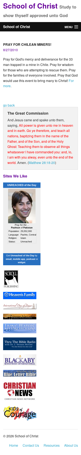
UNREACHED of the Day (21, 185)
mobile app (19, 259)
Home (13, 445)
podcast (30, 259)
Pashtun (15, 227)
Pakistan (28, 227)
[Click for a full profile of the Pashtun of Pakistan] (22, 205)
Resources (52, 445)
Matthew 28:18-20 (42, 162)
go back (9, 105)
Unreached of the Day (22, 255)
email (9, 259)
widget (21, 262)
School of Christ (30, 6)
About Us (71, 445)
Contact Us (31, 445)
